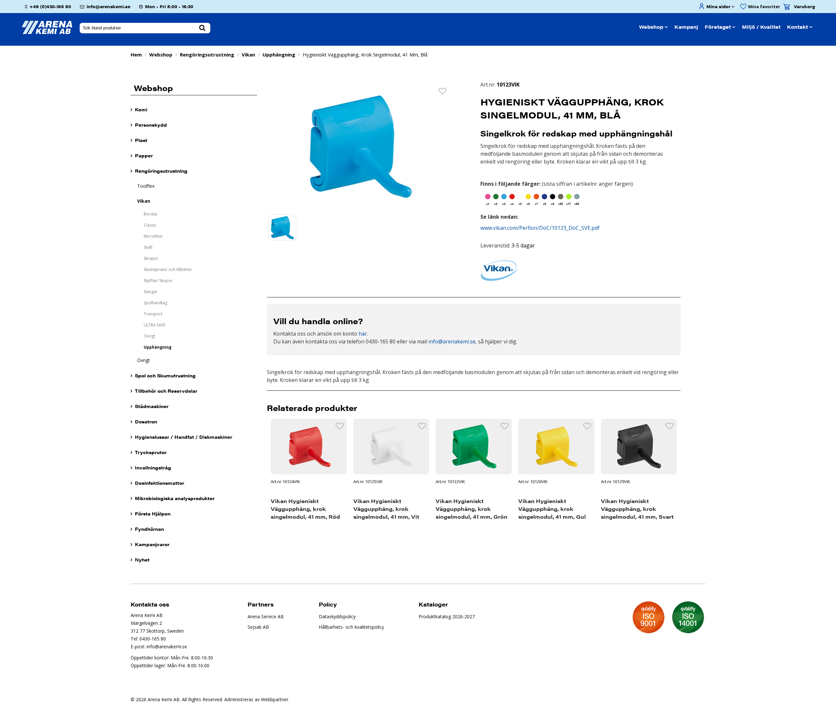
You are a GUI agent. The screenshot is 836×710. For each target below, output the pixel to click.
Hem (136, 54)
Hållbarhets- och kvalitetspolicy (351, 627)
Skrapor (151, 258)
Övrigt (149, 336)
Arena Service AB (266, 616)
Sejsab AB (258, 627)
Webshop (651, 26)
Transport (153, 314)
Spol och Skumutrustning (165, 375)
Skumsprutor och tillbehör (168, 269)
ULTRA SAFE (154, 325)
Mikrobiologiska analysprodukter (175, 498)
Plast (141, 140)
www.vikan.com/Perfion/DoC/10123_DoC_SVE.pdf (540, 227)
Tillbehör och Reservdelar (166, 390)
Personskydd (151, 124)
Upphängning (279, 54)
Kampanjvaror (152, 544)
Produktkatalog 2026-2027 (447, 616)
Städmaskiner (152, 406)
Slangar (150, 291)
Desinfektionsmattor (159, 483)
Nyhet (142, 559)
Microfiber (153, 236)
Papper (144, 155)
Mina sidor (718, 6)
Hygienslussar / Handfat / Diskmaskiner (183, 437)
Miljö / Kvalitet (761, 26)
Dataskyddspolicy (337, 616)
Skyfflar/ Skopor (158, 280)
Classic (150, 225)
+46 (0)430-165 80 (50, 6)
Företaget (718, 26)
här (363, 333)
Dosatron (146, 421)
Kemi (141, 109)
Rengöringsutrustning (207, 54)
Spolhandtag (155, 303)
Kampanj (686, 26)
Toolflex (145, 186)
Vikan (248, 54)
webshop (160, 54)
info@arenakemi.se (108, 6)
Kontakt (797, 26)
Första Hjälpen (152, 513)
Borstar (151, 214)
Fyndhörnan (149, 529)
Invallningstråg (153, 467)
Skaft (148, 247)
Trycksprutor (151, 452)
